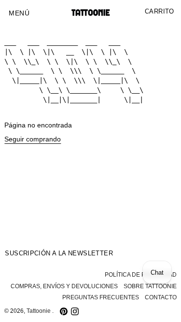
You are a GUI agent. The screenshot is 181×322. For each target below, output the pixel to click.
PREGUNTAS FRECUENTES (100, 297)
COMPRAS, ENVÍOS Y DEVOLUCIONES (64, 286)
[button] (19, 13)
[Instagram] (75, 311)
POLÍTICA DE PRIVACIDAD (141, 275)
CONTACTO (161, 297)
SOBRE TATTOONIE (150, 286)
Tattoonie (39, 311)
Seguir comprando (32, 139)
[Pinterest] (64, 311)
